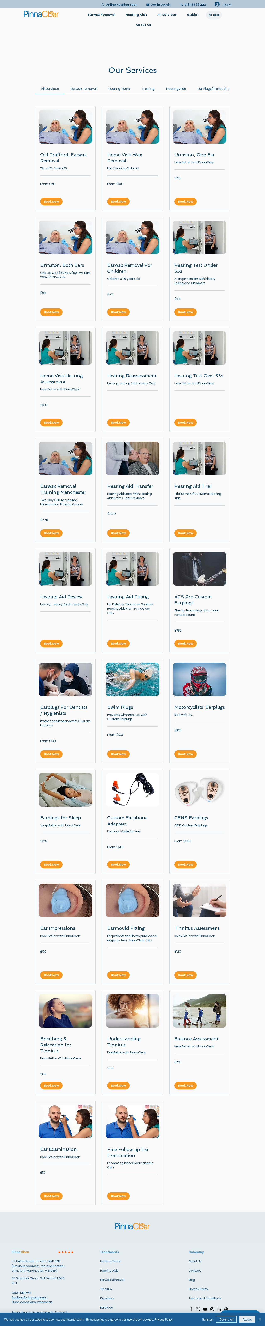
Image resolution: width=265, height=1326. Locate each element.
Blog (192, 1280)
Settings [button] (207, 1319)
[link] (50, 88)
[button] (167, 15)
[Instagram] (212, 1309)
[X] (198, 1309)
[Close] (260, 1319)
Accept (247, 1319)
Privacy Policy (164, 1319)
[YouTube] (205, 1309)
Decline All (226, 1319)
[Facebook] (191, 1309)
